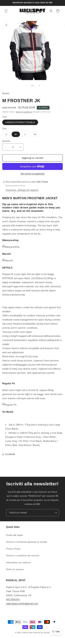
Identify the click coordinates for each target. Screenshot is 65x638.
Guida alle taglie (14, 535)
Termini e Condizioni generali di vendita (26, 542)
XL (37, 135)
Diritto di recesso (15, 569)
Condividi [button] (10, 454)
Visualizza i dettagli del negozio (22, 190)
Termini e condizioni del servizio (22, 555)
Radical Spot (27, 632)
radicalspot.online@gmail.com (22, 603)
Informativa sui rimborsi (18, 562)
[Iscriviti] (55, 512)
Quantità (6, 141)
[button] (6, 11)
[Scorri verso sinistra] (26, 85)
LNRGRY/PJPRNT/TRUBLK (20, 122)
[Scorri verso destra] (39, 85)
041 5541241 (13, 599)
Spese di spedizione (24, 112)
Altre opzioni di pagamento (33, 174)
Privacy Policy (13, 549)
